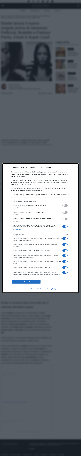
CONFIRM (26, 282)
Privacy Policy (51, 289)
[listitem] (40, 201)
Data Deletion (29, 289)
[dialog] (40, 228)
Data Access (40, 289)
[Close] (75, 167)
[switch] (65, 205)
